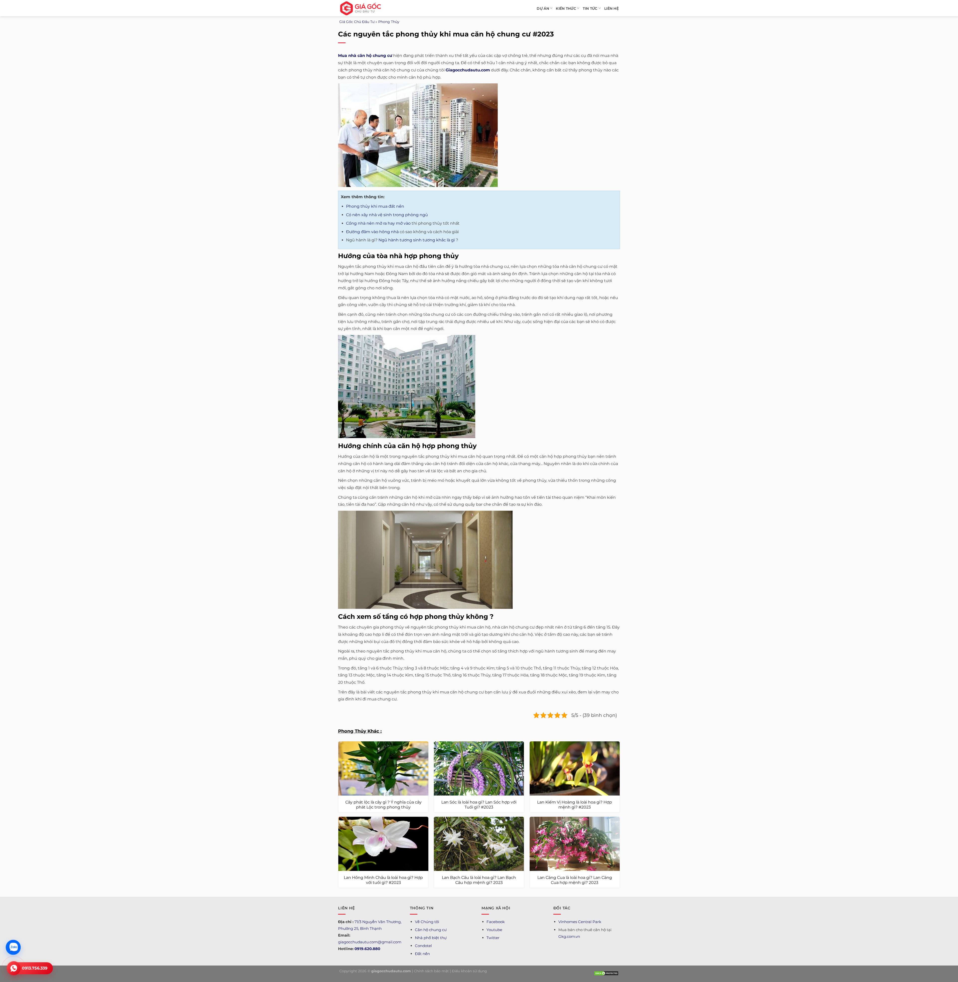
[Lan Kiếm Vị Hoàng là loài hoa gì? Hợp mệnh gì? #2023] (575, 768)
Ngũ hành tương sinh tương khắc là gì (416, 240)
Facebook (495, 921)
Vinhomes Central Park (579, 921)
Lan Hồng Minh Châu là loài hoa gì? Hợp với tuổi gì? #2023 (383, 880)
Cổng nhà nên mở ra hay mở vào (378, 223)
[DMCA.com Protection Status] (606, 973)
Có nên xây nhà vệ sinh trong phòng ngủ (387, 214)
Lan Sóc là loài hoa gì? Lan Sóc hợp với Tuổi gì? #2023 (478, 805)
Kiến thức (566, 8)
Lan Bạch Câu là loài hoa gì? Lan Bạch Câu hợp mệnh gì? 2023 (479, 880)
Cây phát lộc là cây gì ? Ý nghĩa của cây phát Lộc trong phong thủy (383, 805)
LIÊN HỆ (611, 8)
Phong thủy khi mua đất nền (375, 206)
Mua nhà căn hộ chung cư (365, 55)
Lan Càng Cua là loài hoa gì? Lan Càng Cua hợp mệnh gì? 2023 (574, 880)
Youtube (494, 929)
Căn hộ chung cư (431, 929)
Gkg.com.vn (569, 936)
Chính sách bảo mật (431, 971)
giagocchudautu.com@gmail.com (369, 942)
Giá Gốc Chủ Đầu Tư (356, 21)
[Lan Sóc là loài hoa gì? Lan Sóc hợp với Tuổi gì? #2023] (479, 768)
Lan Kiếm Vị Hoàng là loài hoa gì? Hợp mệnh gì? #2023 (574, 805)
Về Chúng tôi (427, 921)
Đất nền (422, 953)
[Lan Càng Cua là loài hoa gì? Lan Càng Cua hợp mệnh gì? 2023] (575, 844)
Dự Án (543, 8)
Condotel (423, 945)
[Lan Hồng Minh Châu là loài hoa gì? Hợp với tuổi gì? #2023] (383, 844)
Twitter (492, 937)
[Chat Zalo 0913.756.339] (13, 947)
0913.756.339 (34, 968)
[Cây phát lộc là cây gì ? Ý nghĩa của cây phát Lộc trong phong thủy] (383, 768)
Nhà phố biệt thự (431, 937)
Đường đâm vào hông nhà (372, 231)
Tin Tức (590, 8)
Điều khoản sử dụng (469, 971)
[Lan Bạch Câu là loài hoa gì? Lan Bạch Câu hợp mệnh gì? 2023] (479, 844)
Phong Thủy (388, 21)
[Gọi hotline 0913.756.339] (14, 968)
